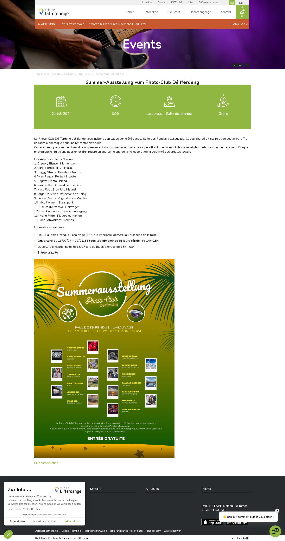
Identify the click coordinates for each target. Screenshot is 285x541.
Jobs (190, 2)
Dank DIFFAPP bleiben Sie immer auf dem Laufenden (224, 508)
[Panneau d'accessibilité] (232, 2)
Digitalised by (238, 538)
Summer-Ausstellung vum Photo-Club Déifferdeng (94, 74)
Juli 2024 (62, 113)
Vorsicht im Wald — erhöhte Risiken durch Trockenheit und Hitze (104, 24)
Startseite (43, 74)
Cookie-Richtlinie (71, 531)
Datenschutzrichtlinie (46, 531)
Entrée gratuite (48, 252)
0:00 (115, 113)
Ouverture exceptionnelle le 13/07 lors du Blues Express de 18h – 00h (86, 247)
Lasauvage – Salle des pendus (169, 113)
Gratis (223, 113)
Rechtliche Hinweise (95, 531)
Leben (130, 12)
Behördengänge (200, 12)
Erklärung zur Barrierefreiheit (126, 531)
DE (241, 3)
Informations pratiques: (49, 227)
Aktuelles (147, 2)
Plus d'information (46, 463)
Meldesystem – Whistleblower (163, 531)
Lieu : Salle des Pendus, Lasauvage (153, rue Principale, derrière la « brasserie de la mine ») (99, 235)
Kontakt (225, 12)
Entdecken (151, 12)
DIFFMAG (176, 2)
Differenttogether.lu (210, 2)
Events (162, 2)
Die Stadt (173, 12)
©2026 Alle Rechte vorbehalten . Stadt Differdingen (62, 538)
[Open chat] (275, 531)
